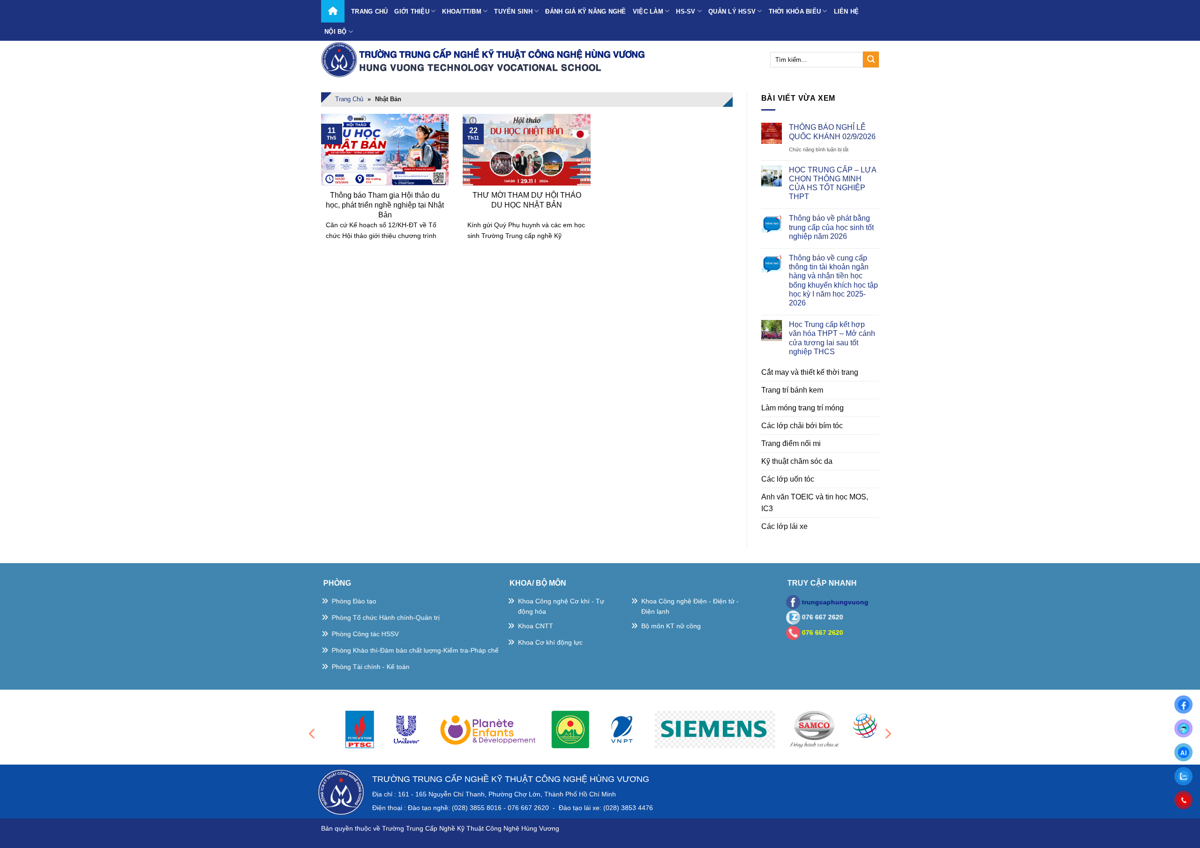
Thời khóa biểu (795, 11)
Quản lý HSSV (732, 11)
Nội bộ (335, 31)
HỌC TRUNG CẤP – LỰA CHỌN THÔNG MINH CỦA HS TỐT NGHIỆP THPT (832, 183)
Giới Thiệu (411, 11)
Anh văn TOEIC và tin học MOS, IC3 (814, 503)
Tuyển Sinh (513, 11)
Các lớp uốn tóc (787, 479)
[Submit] (871, 59)
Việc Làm (648, 11)
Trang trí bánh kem (792, 390)
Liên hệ (846, 11)
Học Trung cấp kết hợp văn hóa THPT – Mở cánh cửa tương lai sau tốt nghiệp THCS (832, 338)
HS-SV (685, 11)
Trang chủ (369, 11)
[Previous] (312, 733)
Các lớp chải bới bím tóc (802, 426)
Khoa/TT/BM (461, 11)
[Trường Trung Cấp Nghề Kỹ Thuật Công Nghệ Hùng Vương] (485, 59)
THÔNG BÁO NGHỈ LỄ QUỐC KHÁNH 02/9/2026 (832, 131)
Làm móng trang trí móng (802, 408)
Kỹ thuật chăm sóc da (796, 461)
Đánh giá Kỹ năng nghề (585, 11)
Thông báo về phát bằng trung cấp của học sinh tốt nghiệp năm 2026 (831, 227)
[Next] (887, 733)
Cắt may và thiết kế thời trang (809, 372)
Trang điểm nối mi (791, 443)
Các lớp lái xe (784, 526)
